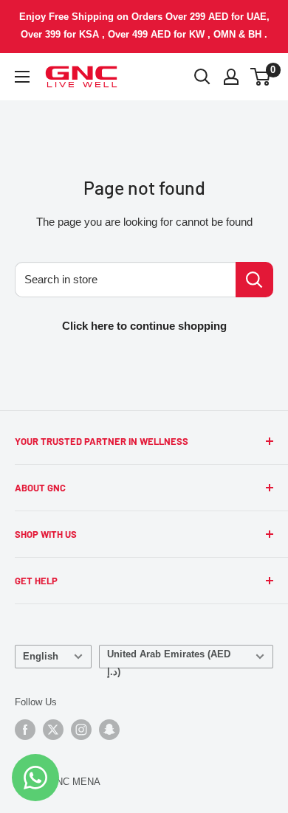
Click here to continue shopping (144, 325)
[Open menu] (22, 77)
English (40, 656)
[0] (261, 77)
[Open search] (202, 77)
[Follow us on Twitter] (53, 729)
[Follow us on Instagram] (81, 729)
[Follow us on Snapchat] (109, 729)
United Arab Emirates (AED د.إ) (168, 658)
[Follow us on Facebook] (25, 729)
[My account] (231, 77)
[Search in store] (254, 279)
